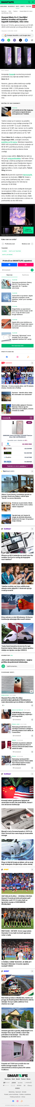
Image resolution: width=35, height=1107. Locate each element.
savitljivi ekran (7, 254)
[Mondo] (6, 1083)
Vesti (10, 11)
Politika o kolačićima (25, 1094)
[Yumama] (28, 1083)
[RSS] (28, 357)
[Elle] (13, 1085)
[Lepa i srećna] (20, 1083)
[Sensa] (19, 1085)
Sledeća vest (26, 244)
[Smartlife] (7, 2)
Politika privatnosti (15, 1097)
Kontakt (24, 1092)
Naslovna (3, 11)
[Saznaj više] (32, 363)
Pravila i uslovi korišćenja (11, 1094)
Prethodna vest (10, 244)
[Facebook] (9, 264)
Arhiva (23, 1097)
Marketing (11, 1092)
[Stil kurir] (24, 1085)
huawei (4, 251)
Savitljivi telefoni (15, 251)
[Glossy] (30, 1085)
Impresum (18, 1092)
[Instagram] (26, 264)
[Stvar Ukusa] (6, 1085)
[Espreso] (17, 1088)
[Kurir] (14, 1083)
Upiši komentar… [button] (12, 666)
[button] (32, 30)
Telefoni (15, 11)
